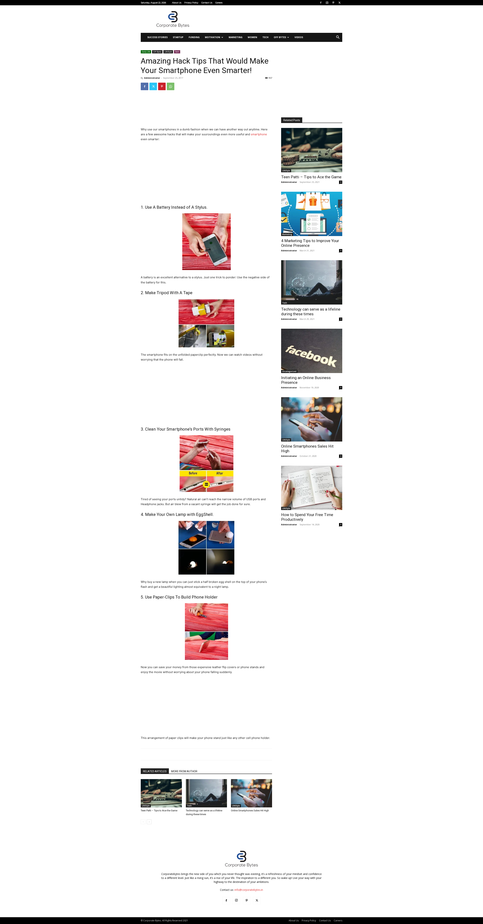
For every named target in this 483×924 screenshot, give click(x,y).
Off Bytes (280, 37)
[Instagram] (327, 2)
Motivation (212, 37)
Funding (194, 37)
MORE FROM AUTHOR (184, 771)
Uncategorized (289, 371)
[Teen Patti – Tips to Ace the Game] (161, 793)
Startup (178, 37)
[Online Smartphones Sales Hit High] (251, 793)
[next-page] (149, 821)
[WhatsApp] (170, 86)
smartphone (259, 134)
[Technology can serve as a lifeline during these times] (206, 793)
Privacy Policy (191, 2)
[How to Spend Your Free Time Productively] (311, 488)
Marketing (235, 37)
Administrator (152, 77)
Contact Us (206, 2)
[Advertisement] (273, 19)
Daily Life (146, 51)
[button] (337, 37)
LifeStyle (168, 51)
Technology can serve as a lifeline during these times (310, 311)
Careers (218, 2)
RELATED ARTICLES (155, 771)
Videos (299, 37)
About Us (176, 2)
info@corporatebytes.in (249, 890)
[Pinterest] (333, 2)
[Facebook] (321, 2)
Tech (265, 37)
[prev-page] (143, 821)
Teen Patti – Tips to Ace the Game (159, 810)
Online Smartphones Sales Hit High (250, 810)
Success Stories (157, 37)
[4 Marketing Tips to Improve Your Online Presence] (311, 214)
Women (252, 37)
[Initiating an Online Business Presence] (311, 351)
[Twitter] (339, 2)
